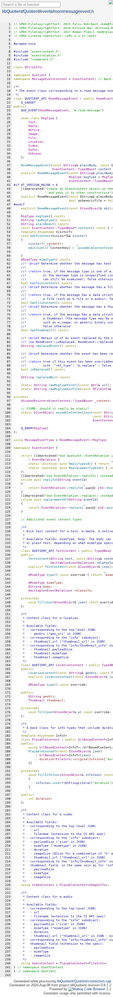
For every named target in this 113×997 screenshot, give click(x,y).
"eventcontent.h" (45, 51)
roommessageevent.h (74, 11)
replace (75, 507)
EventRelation (44, 459)
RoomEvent (104, 98)
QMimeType (29, 259)
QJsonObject (90, 208)
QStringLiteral (78, 783)
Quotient (31, 11)
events (46, 11)
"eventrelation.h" (45, 55)
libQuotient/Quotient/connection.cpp (84, 981)
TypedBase (86, 169)
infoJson (43, 783)
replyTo (75, 488)
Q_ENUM (26, 428)
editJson (35, 248)
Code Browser (94, 989)
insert (57, 783)
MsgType (75, 177)
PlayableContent (73, 885)
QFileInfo (33, 67)
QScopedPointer (34, 401)
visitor (34, 243)
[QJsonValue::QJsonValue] (77, 245)
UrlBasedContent (92, 739)
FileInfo (63, 759)
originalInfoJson (89, 759)
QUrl (94, 385)
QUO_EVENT (29, 110)
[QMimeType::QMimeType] (105, 572)
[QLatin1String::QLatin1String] (49, 245)
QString (69, 165)
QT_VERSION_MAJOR (35, 185)
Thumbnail (36, 700)
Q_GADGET (28, 102)
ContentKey (59, 248)
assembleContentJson (95, 248)
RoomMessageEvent (54, 110)
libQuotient (12, 11)
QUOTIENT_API (36, 98)
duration (46, 759)
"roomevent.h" (42, 59)
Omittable (58, 563)
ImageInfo (97, 885)
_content (52, 243)
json (85, 755)
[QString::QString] (84, 485)
